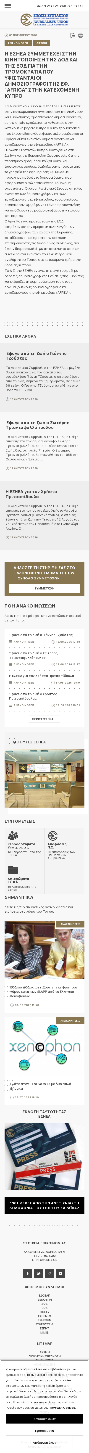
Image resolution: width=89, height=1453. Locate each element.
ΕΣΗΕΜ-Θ (44, 1316)
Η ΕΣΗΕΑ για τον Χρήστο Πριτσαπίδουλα (31, 494)
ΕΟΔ (44, 1308)
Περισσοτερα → (44, 719)
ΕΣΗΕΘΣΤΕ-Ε (44, 1324)
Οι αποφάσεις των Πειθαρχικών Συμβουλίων (61, 851)
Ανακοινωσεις (18, 43)
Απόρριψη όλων (44, 1442)
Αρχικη (44, 1352)
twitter (38, 1273)
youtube (60, 1273)
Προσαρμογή (44, 1431)
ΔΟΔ (44, 1304)
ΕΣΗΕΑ (44, 20)
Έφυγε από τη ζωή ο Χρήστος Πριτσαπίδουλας (33, 696)
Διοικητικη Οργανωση (45, 1356)
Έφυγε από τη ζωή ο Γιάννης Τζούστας (36, 356)
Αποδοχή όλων (45, 1419)
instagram (49, 1273)
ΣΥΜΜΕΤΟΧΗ (44, 588)
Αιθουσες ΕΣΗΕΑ (29, 742)
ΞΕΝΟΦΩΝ (44, 1300)
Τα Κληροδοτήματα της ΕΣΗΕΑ (24, 849)
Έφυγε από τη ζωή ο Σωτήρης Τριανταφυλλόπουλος (37, 425)
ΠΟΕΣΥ (44, 1312)
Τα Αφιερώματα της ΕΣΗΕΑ (22, 884)
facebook (27, 1273)
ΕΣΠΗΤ (44, 1328)
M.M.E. (44, 1332)
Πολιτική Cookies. (63, 1407)
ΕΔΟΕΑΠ (44, 1295)
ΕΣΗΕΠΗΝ (44, 1320)
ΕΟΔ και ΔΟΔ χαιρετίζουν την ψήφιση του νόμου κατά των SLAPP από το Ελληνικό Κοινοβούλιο (43, 991)
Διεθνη (42, 43)
